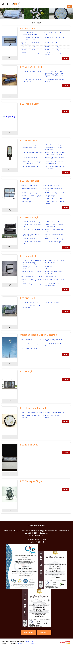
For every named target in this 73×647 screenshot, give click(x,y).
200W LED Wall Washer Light (32, 71)
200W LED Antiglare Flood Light (32, 284)
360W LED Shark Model (30, 239)
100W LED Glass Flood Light (31, 53)
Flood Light (25, 199)
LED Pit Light (26, 371)
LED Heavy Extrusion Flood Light (54, 37)
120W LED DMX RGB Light (31, 302)
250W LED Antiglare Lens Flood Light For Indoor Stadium (32, 280)
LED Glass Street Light (30, 145)
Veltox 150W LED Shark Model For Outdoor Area (54, 280)
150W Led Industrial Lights (30, 50)
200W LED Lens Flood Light (53, 199)
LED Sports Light (28, 256)
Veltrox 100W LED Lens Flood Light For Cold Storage (31, 38)
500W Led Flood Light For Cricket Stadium (31, 235)
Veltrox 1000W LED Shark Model (32, 276)
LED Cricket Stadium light (53, 242)
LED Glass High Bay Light (33, 408)
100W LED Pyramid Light (30, 185)
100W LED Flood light (51, 42)
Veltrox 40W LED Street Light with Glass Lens (32, 162)
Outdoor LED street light (30, 166)
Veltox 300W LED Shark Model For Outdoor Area (54, 261)
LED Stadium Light (29, 217)
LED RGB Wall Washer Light (53, 302)
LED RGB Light (27, 298)
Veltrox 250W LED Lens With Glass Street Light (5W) (54, 162)
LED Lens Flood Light (29, 47)
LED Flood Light (28, 28)
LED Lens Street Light (30, 157)
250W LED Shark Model (52, 222)
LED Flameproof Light (31, 481)
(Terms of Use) (29, 641)
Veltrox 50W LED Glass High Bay (32, 412)
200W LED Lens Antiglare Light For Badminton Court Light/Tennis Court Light (32, 262)
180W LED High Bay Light (30, 193)
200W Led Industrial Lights (52, 50)
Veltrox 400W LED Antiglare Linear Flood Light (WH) (30, 33)
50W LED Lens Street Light (53, 145)
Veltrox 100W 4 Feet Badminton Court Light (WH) (54, 284)
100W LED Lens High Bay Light (31, 196)
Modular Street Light (29, 148)
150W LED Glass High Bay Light (54, 412)
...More (65, 58)
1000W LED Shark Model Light (54, 239)
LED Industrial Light (30, 180)
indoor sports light (50, 276)
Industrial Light (26, 202)
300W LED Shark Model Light (32, 222)
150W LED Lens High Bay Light (54, 193)
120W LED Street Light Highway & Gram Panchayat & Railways (55, 153)
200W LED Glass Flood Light (53, 185)
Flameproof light (49, 196)
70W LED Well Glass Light (30, 188)
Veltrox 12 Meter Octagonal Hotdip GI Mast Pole (53, 340)
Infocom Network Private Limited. (27, 643)
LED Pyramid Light (29, 103)
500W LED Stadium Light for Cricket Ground (54, 225)
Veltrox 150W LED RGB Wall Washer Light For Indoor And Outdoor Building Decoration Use (54, 74)
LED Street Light (28, 140)
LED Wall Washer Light (31, 67)
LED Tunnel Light (29, 444)
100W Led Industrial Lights (52, 47)
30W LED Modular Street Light (32, 152)
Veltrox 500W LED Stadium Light (33, 229)
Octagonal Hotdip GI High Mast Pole (38, 334)
